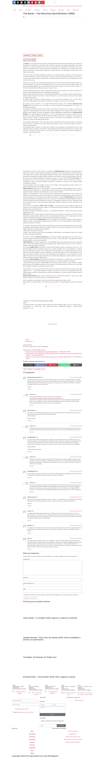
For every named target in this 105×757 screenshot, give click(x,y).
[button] (54, 2)
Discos (21, 10)
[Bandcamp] (39, 2)
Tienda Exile (75, 10)
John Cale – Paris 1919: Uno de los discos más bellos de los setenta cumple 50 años (49, 357)
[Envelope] (43, 2)
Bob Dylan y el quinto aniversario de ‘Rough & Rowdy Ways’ (42, 351)
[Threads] (25, 2)
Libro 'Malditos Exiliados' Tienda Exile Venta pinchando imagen (51, 687)
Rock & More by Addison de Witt (73, 739)
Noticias (45, 10)
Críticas (34, 55)
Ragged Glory (73, 734)
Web (24, 589)
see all (43, 350)
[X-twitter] (18, 2)
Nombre (25, 577)
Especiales (61, 10)
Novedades (32, 734)
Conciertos (28, 10)
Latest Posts (29, 341)
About (27, 339)
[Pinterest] (32, 2)
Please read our (23, 712)
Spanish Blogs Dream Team (73, 736)
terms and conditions (28, 712)
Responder (29, 389)
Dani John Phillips (53, 282)
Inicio (14, 10)
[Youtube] (36, 2)
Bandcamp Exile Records (73, 697)
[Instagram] (21, 2)
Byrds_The (30, 368)
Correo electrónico (28, 583)
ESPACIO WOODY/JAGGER (73, 742)
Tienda (32, 753)
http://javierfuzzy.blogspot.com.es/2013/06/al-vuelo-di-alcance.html (46, 398)
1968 (25, 368)
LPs (43, 368)
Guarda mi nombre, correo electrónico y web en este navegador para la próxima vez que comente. (51, 594)
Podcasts (52, 10)
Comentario (26, 559)
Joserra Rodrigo (31, 60)
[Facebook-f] (14, 2)
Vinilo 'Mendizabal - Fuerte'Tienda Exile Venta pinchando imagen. (19, 687)
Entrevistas (37, 10)
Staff (68, 10)
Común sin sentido (73, 731)
